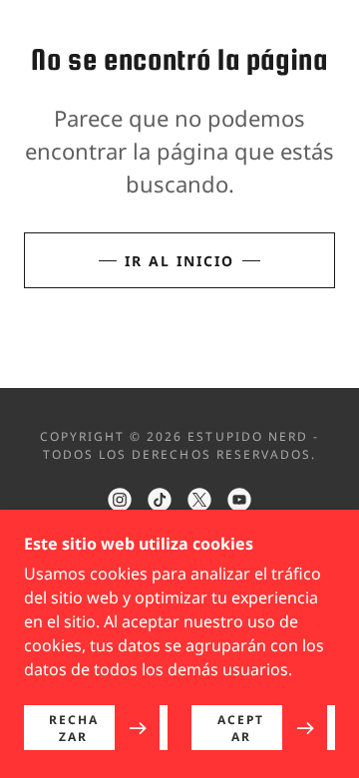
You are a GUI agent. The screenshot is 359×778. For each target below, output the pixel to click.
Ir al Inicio (179, 260)
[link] (120, 500)
